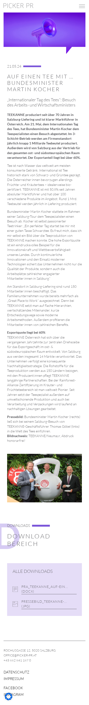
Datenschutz (16, 672)
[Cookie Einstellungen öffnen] (8, 699)
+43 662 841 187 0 (17, 660)
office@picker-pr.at (20, 655)
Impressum (14, 678)
